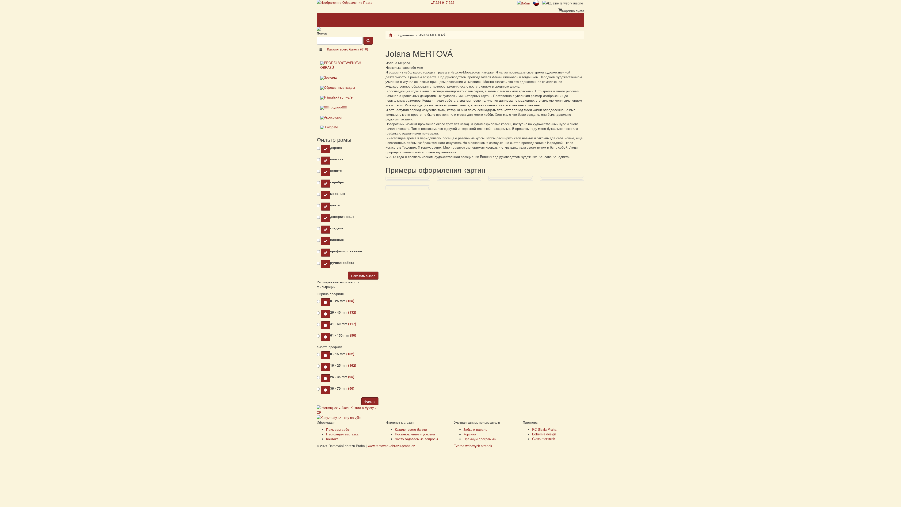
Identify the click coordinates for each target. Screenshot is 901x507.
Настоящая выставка (342, 434)
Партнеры (547, 17)
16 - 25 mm (343, 365)
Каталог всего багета (411, 429)
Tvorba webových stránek (473, 445)
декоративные (342, 216)
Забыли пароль (475, 429)
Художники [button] (493, 17)
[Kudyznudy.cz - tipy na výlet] (339, 417)
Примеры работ (338, 429)
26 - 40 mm (343, 312)
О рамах (380, 17)
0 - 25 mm (342, 300)
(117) (352, 323)
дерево (336, 147)
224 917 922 (444, 2)
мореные (337, 193)
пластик (336, 159)
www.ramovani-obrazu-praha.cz (391, 445)
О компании (356, 17)
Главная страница (330, 20)
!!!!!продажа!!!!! (335, 107)
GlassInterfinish (543, 438)
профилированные (346, 251)
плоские (337, 239)
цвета (335, 205)
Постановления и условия (415, 434)
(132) (352, 312)
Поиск (322, 33)
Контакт (572, 17)
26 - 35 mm (342, 376)
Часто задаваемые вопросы (416, 438)
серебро (337, 182)
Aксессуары (333, 117)
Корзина (469, 434)
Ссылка (521, 17)
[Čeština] (536, 2)
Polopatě (331, 127)
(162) (350, 353)
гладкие (336, 228)
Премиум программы (479, 438)
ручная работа (342, 262)
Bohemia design (544, 434)
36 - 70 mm (342, 388)
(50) (353, 335)
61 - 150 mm (343, 335)
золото (336, 170)
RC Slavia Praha (544, 429)
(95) (351, 376)
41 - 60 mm (343, 323)
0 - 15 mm (342, 353)
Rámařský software (338, 97)
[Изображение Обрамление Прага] (370, 2)
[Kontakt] (433, 2)
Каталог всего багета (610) (347, 49)
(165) (350, 300)
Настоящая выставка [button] (406, 20)
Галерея (433, 17)
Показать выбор (363, 275)
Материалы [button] (460, 17)
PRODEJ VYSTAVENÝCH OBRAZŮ (340, 65)
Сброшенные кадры (339, 87)
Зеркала (330, 77)
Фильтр (369, 401)
